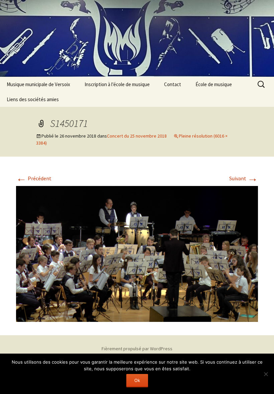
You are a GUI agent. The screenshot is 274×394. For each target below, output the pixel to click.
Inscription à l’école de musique (117, 84)
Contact (172, 84)
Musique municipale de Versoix (38, 84)
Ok (137, 380)
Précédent (33, 178)
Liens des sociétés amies (33, 99)
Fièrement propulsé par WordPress (137, 349)
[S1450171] (137, 253)
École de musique (213, 84)
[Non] (265, 374)
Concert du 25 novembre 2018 (137, 136)
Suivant (243, 178)
